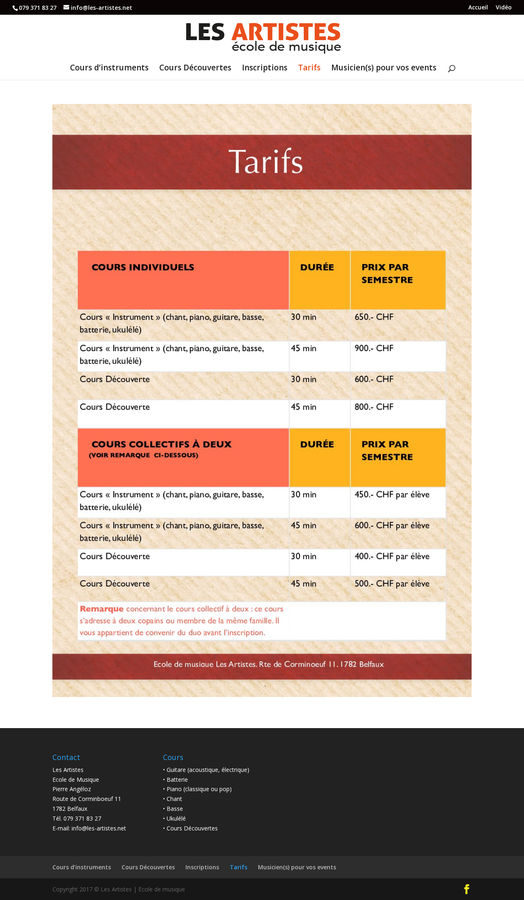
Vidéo (504, 8)
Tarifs (309, 69)
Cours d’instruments (109, 69)
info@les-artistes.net (99, 828)
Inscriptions (264, 69)
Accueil (478, 8)
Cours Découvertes (195, 69)
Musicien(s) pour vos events (383, 69)
